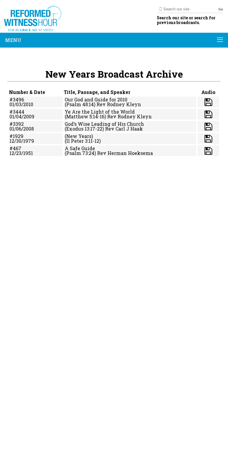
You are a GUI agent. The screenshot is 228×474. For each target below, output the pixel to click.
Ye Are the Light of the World (100, 112)
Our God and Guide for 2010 (96, 99)
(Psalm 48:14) (80, 104)
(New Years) (79, 136)
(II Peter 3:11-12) (83, 141)
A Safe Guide (80, 148)
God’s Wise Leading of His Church (104, 124)
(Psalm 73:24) (80, 153)
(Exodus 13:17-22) (84, 128)
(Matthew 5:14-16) (85, 116)
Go (220, 9)
